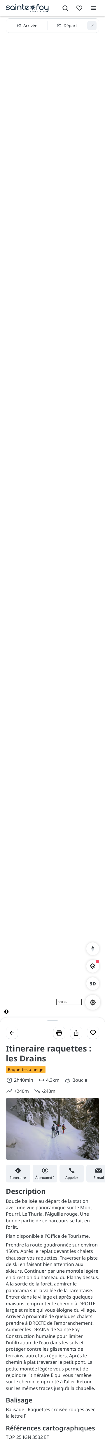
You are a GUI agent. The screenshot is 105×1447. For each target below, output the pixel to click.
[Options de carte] (92, 966)
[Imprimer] (59, 1033)
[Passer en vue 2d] (92, 983)
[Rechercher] (65, 8)
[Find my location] (93, 1002)
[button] (52, 25)
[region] (52, 520)
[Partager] (76, 1033)
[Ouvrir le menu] (93, 8)
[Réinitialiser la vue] (92, 948)
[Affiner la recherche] (92, 25)
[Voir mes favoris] (79, 8)
